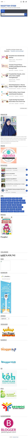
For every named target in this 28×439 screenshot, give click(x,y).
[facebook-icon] (24, 2)
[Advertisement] (14, 31)
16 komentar (21, 103)
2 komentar (21, 70)
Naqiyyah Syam (8, 6)
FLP (20, 200)
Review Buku (12, 209)
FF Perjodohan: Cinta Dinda (11, 168)
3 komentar (21, 96)
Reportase (20, 207)
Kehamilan (16, 202)
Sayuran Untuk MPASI (10, 173)
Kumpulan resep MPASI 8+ (11, 178)
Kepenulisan (22, 202)
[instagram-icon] (21, 2)
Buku (21, 198)
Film (23, 200)
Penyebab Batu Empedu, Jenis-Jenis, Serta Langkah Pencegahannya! (17, 75)
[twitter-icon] (26, 2)
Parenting (3, 207)
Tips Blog (10, 211)
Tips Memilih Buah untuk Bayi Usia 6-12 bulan (15, 184)
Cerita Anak (3, 200)
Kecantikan (10, 202)
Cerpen (9, 200)
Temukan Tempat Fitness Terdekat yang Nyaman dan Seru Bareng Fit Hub (17, 66)
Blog (17, 198)
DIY (17, 200)
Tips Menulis (16, 211)
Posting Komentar (12, 61)
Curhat (13, 200)
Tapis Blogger (4, 211)
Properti (14, 207)
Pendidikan (9, 207)
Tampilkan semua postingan (17, 51)
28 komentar (24, 88)
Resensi (2, 209)
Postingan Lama (23, 108)
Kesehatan (20, 59)
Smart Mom (18, 209)
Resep (7, 209)
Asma (17, 59)
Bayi (13, 198)
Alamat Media (8, 198)
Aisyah (2, 198)
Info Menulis (3, 202)
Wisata (22, 211)
